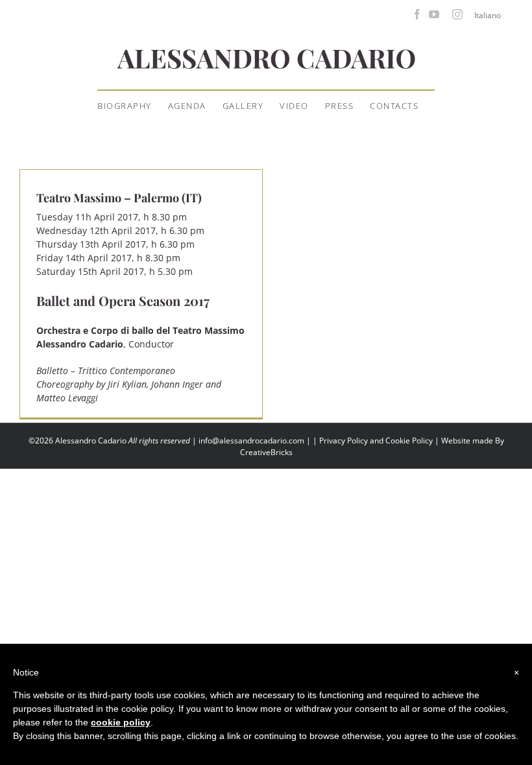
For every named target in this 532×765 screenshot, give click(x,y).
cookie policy (121, 722)
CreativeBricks (266, 452)
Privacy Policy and (352, 440)
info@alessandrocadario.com (252, 440)
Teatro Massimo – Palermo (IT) (119, 198)
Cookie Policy (409, 440)
